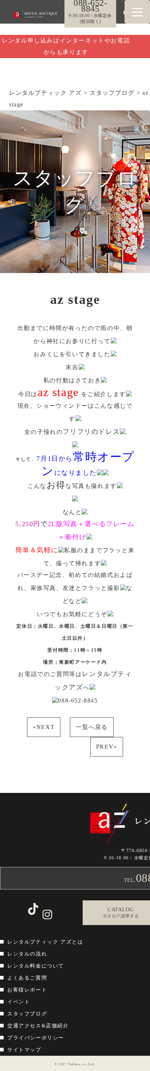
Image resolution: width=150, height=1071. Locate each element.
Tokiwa (74, 1064)
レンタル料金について (35, 966)
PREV (106, 747)
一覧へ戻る (92, 727)
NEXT (44, 727)
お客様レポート (27, 990)
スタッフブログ (27, 1014)
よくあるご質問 (27, 978)
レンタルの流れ (27, 954)
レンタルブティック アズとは (45, 942)
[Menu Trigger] (137, 12)
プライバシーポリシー (35, 1038)
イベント (18, 1002)
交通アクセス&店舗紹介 (38, 1026)
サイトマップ (24, 1049)
